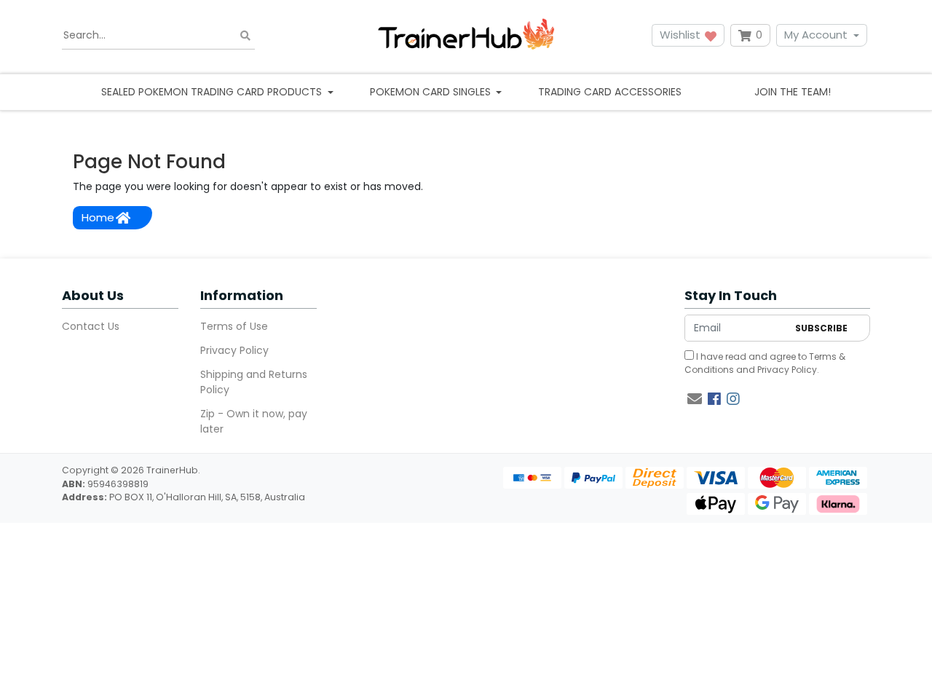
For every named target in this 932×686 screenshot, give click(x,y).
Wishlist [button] (681, 34)
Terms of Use (234, 326)
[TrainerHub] (466, 35)
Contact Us (90, 326)
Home (98, 217)
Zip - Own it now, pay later (253, 421)
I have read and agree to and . (764, 363)
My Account (816, 34)
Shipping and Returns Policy (253, 382)
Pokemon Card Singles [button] (432, 91)
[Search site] (245, 35)
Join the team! (792, 91)
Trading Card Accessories (610, 91)
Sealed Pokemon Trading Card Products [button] (213, 91)
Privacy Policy (234, 350)
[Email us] (694, 399)
